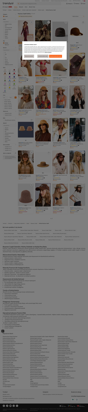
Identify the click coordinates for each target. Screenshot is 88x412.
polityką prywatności (48, 52)
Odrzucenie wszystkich (29, 56)
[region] (44, 50)
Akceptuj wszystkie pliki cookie (55, 56)
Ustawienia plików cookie (43, 56)
